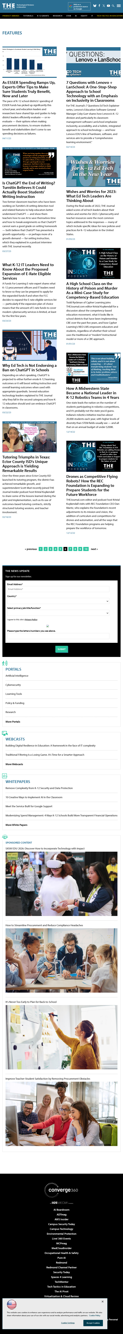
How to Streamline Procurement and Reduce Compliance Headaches (44, 925)
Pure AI (61, 1257)
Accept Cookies (93, 1323)
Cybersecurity (13, 685)
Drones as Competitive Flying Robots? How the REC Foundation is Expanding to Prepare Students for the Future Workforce (92, 485)
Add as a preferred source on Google (81, 6)
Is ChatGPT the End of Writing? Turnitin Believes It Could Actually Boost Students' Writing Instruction (28, 189)
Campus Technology (61, 1229)
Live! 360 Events (61, 1238)
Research (57, 16)
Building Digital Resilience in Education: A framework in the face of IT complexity (50, 745)
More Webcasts (14, 764)
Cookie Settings (68, 1323)
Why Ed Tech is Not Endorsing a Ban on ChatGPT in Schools (29, 367)
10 (85, 549)
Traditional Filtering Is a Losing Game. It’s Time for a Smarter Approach (45, 754)
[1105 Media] (61, 1202)
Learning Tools (14, 694)
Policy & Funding (15, 703)
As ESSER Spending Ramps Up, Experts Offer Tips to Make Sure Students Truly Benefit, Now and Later (28, 89)
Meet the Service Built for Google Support (29, 806)
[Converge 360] (61, 1190)
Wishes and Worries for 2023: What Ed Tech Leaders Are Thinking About (91, 196)
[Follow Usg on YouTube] (108, 5)
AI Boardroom (61, 1209)
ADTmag (61, 1214)
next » (94, 549)
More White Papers (16, 825)
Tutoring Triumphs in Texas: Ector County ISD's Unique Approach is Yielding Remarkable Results (26, 463)
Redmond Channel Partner (61, 1267)
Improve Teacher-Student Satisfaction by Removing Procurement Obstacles (48, 1078)
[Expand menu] (118, 6)
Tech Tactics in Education (61, 1286)
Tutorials (28, 16)
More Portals (13, 721)
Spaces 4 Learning (61, 1277)
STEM (68, 16)
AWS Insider (61, 1219)
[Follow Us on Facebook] (99, 5)
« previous (31, 549)
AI (76, 16)
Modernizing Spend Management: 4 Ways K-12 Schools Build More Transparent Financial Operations (61, 815)
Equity (84, 16)
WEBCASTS (15, 739)
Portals (13, 669)
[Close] (102, 1301)
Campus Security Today (61, 1224)
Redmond (61, 1262)
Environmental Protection (61, 1233)
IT (92, 16)
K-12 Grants (43, 16)
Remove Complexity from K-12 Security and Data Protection (39, 788)
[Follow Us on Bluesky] (94, 5)
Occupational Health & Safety (62, 1253)
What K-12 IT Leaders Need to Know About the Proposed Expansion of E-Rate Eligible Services (28, 271)
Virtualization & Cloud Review (61, 1296)
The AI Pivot (61, 1291)
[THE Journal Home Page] (18, 6)
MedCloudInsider (62, 1248)
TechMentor (61, 1282)
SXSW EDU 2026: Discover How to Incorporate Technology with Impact (45, 848)
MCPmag (61, 1243)
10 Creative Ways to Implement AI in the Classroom (34, 797)
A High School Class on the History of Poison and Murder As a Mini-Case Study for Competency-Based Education (92, 290)
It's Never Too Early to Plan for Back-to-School (31, 1002)
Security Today (61, 1272)
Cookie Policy (94, 1315)
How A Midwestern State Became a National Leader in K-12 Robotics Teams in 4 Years (92, 393)
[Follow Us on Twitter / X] (104, 6)
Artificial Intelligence (17, 675)
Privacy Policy (31, 619)
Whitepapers (18, 781)
